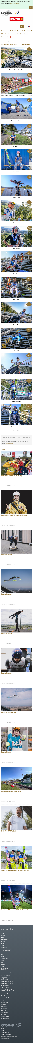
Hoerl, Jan (3, 1000)
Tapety (2, 960)
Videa (2, 954)
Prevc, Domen (4, 1010)
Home (2, 41)
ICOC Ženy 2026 (4, 979)
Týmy (2, 962)
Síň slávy (3, 964)
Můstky (2, 943)
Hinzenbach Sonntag (6, 555)
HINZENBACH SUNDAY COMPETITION (11, 791)
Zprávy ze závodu (4, 939)
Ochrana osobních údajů (15, 3)
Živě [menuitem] (8, 31)
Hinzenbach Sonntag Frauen (8, 712)
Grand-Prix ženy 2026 (5, 975)
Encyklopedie (4, 947)
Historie (2, 945)
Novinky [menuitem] (3, 31)
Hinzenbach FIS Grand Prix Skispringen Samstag (14, 515)
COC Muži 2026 (4, 977)
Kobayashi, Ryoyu (4, 1002)
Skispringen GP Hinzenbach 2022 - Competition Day (15, 870)
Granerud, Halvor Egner (6, 998)
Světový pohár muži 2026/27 (7, 981)
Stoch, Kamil (3, 1014)
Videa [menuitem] (20, 34)
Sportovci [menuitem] (29, 31)
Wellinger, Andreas (5, 1018)
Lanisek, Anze (4, 1006)
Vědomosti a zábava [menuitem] (12, 34)
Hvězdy (2, 966)
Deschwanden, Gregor (5, 994)
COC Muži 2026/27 (5, 985)
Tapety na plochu (4, 958)
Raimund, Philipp (4, 1012)
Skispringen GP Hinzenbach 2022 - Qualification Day (15, 910)
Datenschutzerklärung (5, 1032)
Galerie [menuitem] (2, 34)
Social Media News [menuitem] (6, 37)
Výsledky (3, 935)
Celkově (2, 937)
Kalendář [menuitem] (21, 31)
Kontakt (2, 1028)
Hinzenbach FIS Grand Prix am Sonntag (11, 476)
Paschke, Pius (3, 1008)
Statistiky (3, 941)
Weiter (18, 431)
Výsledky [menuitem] (14, 31)
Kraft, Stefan (3, 1004)
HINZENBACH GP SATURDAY (8, 831)
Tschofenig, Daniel (5, 1016)
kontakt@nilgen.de (9, 443)
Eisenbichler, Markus (5, 996)
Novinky (2, 933)
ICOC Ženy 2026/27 (5, 987)
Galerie (6, 41)
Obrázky (2, 1030)
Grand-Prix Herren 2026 (6, 973)
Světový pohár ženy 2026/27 (7, 983)
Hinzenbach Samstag (6, 594)
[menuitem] (29, 26)
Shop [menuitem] (25, 34)
